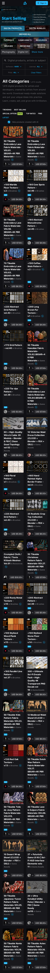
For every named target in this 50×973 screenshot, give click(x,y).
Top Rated (31, 113)
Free (40, 113)
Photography (8, 52)
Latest (6, 117)
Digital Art (23, 52)
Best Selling (20, 110)
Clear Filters (36, 72)
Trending (7, 110)
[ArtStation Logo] (25, 3)
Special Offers (12, 113)
